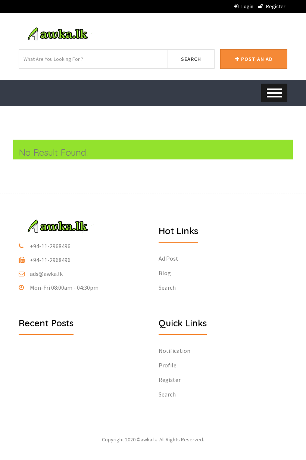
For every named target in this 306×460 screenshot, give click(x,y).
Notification (174, 350)
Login (246, 6)
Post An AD (256, 59)
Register (275, 6)
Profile (168, 365)
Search (191, 59)
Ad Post (168, 258)
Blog (165, 273)
